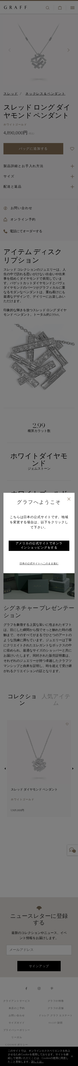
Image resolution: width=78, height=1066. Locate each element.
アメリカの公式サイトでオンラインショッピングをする (39, 545)
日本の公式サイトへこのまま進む (39, 563)
